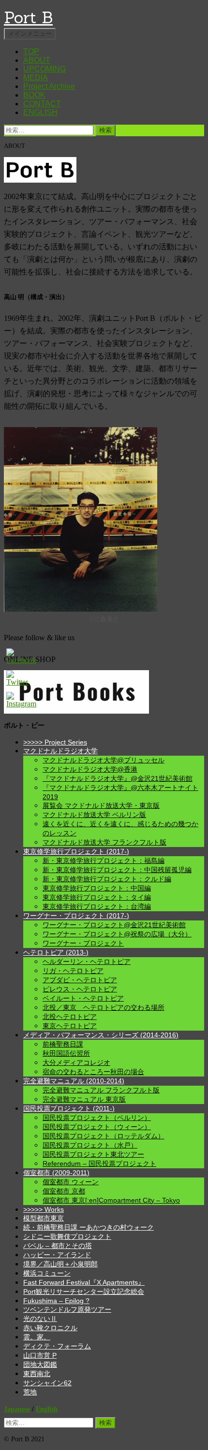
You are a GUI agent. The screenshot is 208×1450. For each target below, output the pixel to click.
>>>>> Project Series (55, 742)
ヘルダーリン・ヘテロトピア (87, 961)
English (47, 1409)
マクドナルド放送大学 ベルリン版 (94, 814)
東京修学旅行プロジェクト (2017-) (76, 851)
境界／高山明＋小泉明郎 (60, 1264)
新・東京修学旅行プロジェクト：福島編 (103, 860)
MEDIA (35, 77)
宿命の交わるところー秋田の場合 (93, 1072)
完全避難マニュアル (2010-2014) (73, 1081)
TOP (31, 51)
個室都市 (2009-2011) (56, 1173)
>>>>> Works (43, 1209)
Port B (28, 17)
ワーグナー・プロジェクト (83, 943)
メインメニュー (30, 33)
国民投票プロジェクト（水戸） (90, 1145)
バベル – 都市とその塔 (57, 1245)
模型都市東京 (43, 1218)
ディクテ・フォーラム (57, 1346)
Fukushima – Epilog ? (56, 1301)
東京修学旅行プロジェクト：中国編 (97, 888)
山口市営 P (40, 1355)
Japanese (17, 1409)
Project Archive (49, 86)
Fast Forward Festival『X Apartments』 (84, 1282)
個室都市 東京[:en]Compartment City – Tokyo (111, 1200)
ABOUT (36, 60)
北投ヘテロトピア (70, 1016)
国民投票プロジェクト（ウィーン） (97, 1127)
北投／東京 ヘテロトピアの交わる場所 (103, 1007)
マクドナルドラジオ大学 (60, 751)
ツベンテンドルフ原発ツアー (67, 1309)
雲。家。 (36, 1337)
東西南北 (36, 1374)
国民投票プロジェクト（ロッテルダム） (103, 1136)
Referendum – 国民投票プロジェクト (99, 1163)
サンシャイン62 (47, 1383)
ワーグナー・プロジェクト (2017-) (76, 915)
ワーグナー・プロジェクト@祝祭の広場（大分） (117, 934)
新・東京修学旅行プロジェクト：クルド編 (107, 879)
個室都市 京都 (64, 1191)
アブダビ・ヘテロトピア (80, 980)
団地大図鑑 (40, 1364)
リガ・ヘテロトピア (73, 971)
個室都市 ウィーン (71, 1182)
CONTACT (42, 104)
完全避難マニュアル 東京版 (84, 1099)
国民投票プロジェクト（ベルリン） (97, 1117)
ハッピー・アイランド (57, 1255)
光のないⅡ (40, 1318)
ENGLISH (40, 112)
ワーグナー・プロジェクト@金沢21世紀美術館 (114, 925)
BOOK (34, 95)
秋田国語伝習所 (66, 1053)
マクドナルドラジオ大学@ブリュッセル (103, 760)
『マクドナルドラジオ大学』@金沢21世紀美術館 (118, 778)
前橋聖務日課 (63, 1044)
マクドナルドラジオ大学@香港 (90, 769)
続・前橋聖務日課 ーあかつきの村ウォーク (88, 1227)
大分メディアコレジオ (76, 1062)
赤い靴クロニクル (50, 1328)
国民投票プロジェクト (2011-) (69, 1108)
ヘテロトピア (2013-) (56, 952)
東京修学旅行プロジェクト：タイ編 (97, 897)
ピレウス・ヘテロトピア (80, 989)
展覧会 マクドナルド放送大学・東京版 (101, 805)
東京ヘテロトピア (70, 1026)
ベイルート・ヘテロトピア (83, 998)
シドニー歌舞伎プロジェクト (67, 1236)
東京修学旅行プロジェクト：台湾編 (97, 906)
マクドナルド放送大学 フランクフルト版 (104, 842)
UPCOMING (44, 69)
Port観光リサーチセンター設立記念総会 (83, 1291)
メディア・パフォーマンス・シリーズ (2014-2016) (100, 1035)
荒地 (30, 1392)
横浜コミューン (47, 1273)
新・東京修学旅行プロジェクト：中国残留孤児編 (117, 870)
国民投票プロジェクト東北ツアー (93, 1154)
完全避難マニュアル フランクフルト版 (101, 1090)
